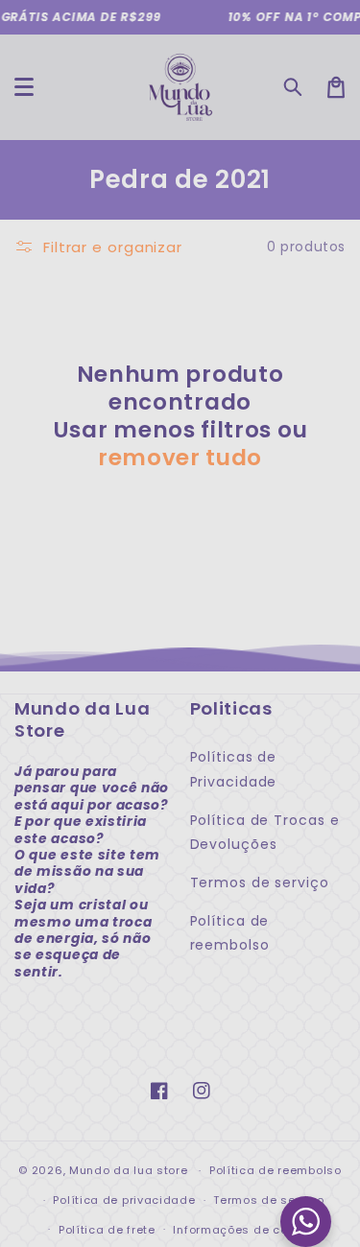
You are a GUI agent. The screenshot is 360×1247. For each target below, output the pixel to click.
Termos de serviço (259, 882)
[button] (294, 87)
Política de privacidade (124, 1200)
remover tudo (180, 458)
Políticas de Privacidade (233, 768)
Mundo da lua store (128, 1170)
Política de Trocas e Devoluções (265, 832)
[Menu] (24, 87)
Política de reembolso (230, 932)
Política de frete (107, 1229)
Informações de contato (246, 1229)
